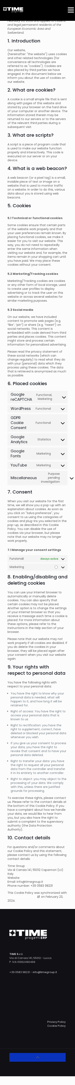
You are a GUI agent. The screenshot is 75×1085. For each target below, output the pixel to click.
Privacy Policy (56, 1022)
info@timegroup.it (45, 972)
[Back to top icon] (37, 1057)
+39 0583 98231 (19, 972)
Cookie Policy (56, 1026)
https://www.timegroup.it (44, 50)
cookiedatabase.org (22, 897)
